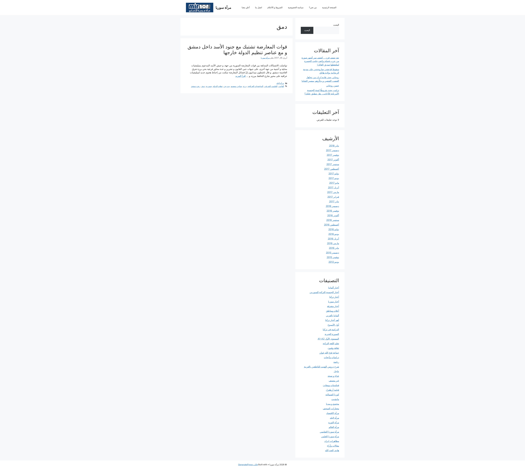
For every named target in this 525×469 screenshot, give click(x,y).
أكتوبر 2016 (333, 215)
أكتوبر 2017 (333, 159)
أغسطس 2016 (331, 224)
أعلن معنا (246, 7)
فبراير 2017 (333, 196)
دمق (203, 86)
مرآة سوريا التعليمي (329, 431)
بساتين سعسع (236, 86)
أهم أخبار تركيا (332, 320)
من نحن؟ (313, 7)
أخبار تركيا (334, 297)
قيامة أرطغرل (332, 390)
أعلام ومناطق (332, 311)
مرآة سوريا (223, 7)
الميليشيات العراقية (255, 86)
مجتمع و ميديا (332, 404)
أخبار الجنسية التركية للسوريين (324, 292)
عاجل (336, 371)
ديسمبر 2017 (332, 150)
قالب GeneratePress (248, 464)
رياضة (336, 362)
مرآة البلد (280, 83)
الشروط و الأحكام (274, 7)
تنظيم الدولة (218, 86)
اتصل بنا (258, 7)
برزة (245, 86)
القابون (281, 86)
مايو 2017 (334, 182)
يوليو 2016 (333, 229)
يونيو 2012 (334, 262)
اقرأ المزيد (240, 76)
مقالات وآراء (333, 445)
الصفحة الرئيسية (329, 7)
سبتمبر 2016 (332, 220)
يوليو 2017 (334, 173)
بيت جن (227, 86)
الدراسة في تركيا (331, 329)
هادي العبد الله (332, 450)
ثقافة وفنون (333, 348)
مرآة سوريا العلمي (330, 436)
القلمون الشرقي (270, 86)
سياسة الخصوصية (296, 7)
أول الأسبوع (333, 324)
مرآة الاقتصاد (332, 413)
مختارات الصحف (331, 408)
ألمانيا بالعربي (332, 315)
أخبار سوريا (333, 301)
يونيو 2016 (333, 234)
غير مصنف (334, 380)
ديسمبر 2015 (332, 252)
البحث (336, 25)
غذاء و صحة (333, 376)
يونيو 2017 (334, 178)
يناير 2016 (334, 248)
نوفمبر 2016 (333, 210)
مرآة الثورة (333, 422)
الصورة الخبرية (332, 334)
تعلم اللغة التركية (331, 343)
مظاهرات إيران (331, 441)
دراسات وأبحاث (331, 357)
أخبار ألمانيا (333, 287)
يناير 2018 (334, 145)
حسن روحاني (332, 85)
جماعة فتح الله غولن (329, 352)
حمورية (209, 86)
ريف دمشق (195, 86)
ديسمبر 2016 (332, 206)
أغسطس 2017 (331, 169)
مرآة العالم (334, 427)
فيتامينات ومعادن (331, 385)
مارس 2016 (333, 243)
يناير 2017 (334, 201)
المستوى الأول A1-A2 (328, 338)
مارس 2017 (333, 192)
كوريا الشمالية (332, 394)
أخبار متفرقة (333, 306)
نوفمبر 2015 (333, 257)
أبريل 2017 (333, 187)
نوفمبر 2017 (333, 155)
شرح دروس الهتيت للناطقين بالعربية (321, 366)
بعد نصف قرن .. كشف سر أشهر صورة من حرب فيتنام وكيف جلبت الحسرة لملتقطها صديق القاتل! (320, 61)
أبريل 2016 (333, 238)
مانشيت (335, 399)
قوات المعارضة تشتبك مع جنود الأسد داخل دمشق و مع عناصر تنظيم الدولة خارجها (237, 49)
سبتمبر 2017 (332, 164)
